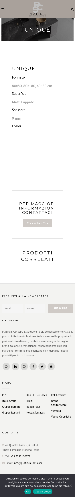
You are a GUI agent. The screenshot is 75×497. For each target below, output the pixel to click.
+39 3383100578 (20, 456)
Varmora (56, 410)
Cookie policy (43, 491)
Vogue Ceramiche (61, 416)
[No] (70, 485)
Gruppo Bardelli (11, 406)
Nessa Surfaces (36, 412)
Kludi (30, 401)
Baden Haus (33, 406)
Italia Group (9, 401)
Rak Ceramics (58, 395)
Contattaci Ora (37, 223)
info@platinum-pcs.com (28, 463)
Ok (27, 491)
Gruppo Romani (11, 412)
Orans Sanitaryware (59, 403)
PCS (4, 395)
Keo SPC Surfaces (37, 395)
